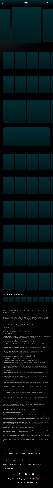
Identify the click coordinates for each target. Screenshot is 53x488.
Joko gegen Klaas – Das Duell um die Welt (14, 347)
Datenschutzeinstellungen (9, 464)
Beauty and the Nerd (9, 355)
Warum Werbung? (23, 431)
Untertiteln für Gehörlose (13, 435)
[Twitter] (29, 474)
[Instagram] (20, 474)
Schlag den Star (7, 362)
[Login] (50, 3)
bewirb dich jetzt (30, 439)
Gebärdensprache (36, 435)
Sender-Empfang (29, 430)
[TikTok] (23, 474)
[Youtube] (33, 474)
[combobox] (10, 450)
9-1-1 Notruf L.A (7, 392)
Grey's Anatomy (7, 372)
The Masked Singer (8, 340)
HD (34, 430)
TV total (6, 358)
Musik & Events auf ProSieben (23, 443)
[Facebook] (26, 474)
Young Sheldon (7, 376)
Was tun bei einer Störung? (9, 431)
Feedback (17, 457)
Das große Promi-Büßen (9, 351)
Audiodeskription (25, 435)
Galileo (5, 386)
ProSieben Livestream (8, 367)
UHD (38, 430)
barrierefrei (37, 434)
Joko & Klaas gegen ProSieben (11, 343)
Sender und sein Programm (34, 426)
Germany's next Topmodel (10, 336)
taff (5, 382)
